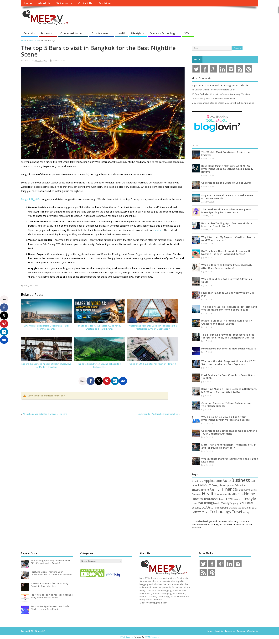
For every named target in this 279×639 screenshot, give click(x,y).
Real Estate (246, 503)
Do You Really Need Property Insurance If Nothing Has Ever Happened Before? (225, 252)
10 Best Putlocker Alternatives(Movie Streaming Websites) (221, 94)
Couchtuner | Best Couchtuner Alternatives (213, 98)
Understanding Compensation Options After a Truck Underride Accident (229, 432)
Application (213, 480)
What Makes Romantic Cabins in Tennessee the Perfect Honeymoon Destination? (153, 327)
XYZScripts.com (152, 637)
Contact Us (85, 3)
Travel (35, 285)
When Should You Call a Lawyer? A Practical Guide (227, 280)
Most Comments (201, 78)
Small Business (235, 508)
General (28, 33)
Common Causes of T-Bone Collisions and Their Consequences (226, 404)
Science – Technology (163, 33)
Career (195, 485)
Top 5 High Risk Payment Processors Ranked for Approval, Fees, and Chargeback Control (227, 336)
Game (247, 489)
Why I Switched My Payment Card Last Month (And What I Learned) (228, 238)
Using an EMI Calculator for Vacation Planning (152, 363)
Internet (221, 499)
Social (197, 59)
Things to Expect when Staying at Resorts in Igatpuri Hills (99, 365)
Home (28, 3)
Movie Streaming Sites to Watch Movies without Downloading (223, 102)
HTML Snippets (126, 637)
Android (195, 481)
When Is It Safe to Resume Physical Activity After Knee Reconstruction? (226, 266)
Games (254, 489)
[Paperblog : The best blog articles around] (113, 577)
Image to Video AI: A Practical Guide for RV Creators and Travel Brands (99, 327)
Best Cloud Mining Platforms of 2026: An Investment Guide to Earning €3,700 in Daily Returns (227, 168)
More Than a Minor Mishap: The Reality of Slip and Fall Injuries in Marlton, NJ (228, 446)
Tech (207, 512)
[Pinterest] (107, 381)
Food (240, 489)
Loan (194, 503)
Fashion (216, 489)
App (201, 481)
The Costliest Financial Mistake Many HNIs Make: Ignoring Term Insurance (226, 211)
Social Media (249, 507)
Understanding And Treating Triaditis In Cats (158, 414)
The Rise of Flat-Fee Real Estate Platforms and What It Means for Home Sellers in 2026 (229, 308)
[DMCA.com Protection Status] (92, 577)
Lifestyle (136, 33)
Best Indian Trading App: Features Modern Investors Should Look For (226, 225)
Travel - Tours (58, 60)
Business (46, 33)
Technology (220, 511)
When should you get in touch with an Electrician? (45, 414)
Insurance (210, 499)
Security (196, 507)
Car (252, 480)
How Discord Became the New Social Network (228, 348)
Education (240, 485)
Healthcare (222, 494)
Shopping (223, 507)
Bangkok (28, 285)
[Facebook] (91, 381)
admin (26, 60)
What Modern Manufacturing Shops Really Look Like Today (229, 460)
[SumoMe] (123, 381)
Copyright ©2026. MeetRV (33, 631)
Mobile (216, 503)
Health (121, 33)
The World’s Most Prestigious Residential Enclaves (225, 153)
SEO (186, 33)
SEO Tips (213, 507)
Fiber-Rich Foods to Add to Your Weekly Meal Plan (228, 294)
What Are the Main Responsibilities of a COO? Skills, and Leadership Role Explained (228, 362)
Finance (229, 489)
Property (234, 503)
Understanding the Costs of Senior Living (226, 182)
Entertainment (100, 33)
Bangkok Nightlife (30, 199)
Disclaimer (105, 3)
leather (159, 230)
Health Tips (236, 494)
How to (197, 498)
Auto (227, 480)
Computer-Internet (71, 33)
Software (198, 512)
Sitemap (241, 631)
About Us (44, 3)
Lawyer (236, 499)
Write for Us (64, 3)
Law (229, 499)
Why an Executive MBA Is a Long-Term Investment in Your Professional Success (225, 418)
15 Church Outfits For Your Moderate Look (213, 89)
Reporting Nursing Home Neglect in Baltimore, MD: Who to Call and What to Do (229, 390)
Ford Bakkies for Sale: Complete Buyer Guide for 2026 (228, 376)
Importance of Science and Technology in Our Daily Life (220, 85)
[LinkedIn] (115, 381)
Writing (246, 512)
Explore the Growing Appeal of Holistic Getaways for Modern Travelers (46, 365)
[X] (99, 381)
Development (227, 485)
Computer (205, 485)
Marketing (205, 503)
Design (216, 485)
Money (225, 503)
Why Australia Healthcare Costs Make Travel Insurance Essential (46, 327)
